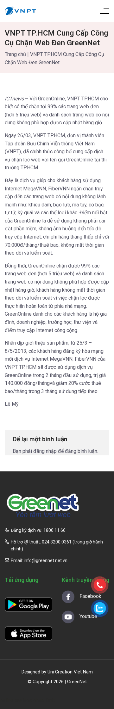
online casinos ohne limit (27, 700)
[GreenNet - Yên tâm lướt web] (20, 11)
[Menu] (104, 11)
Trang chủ (15, 54)
